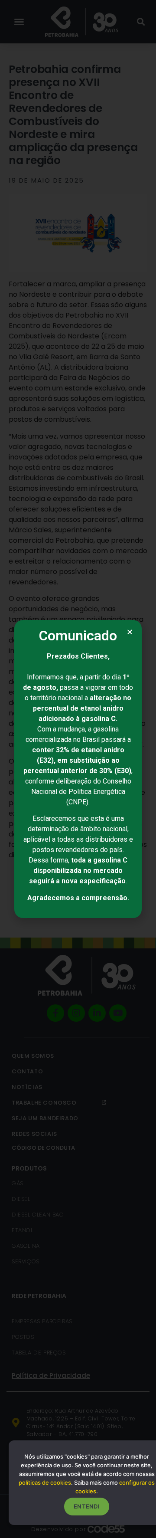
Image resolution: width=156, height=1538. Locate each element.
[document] (78, 769)
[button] (130, 632)
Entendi (87, 1506)
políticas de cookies (45, 1482)
